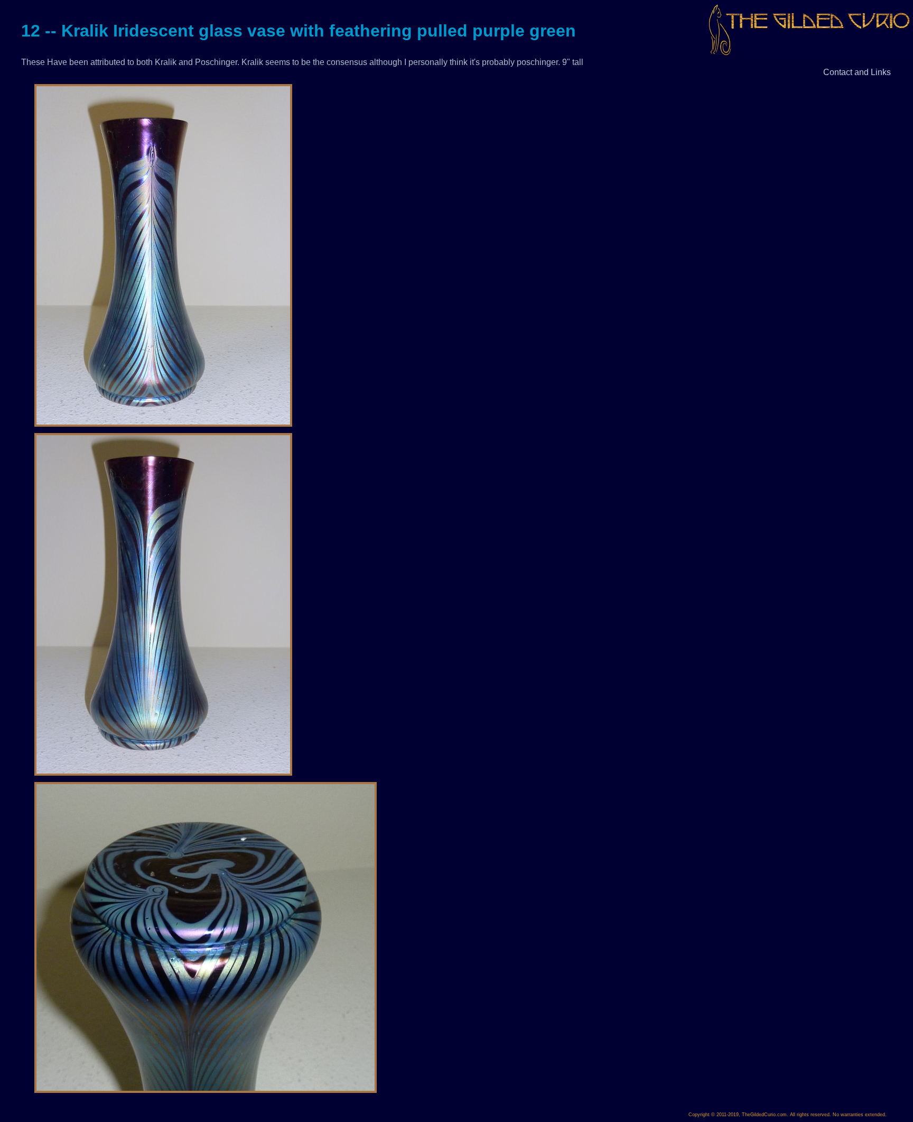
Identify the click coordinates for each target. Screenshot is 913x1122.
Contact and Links (857, 72)
